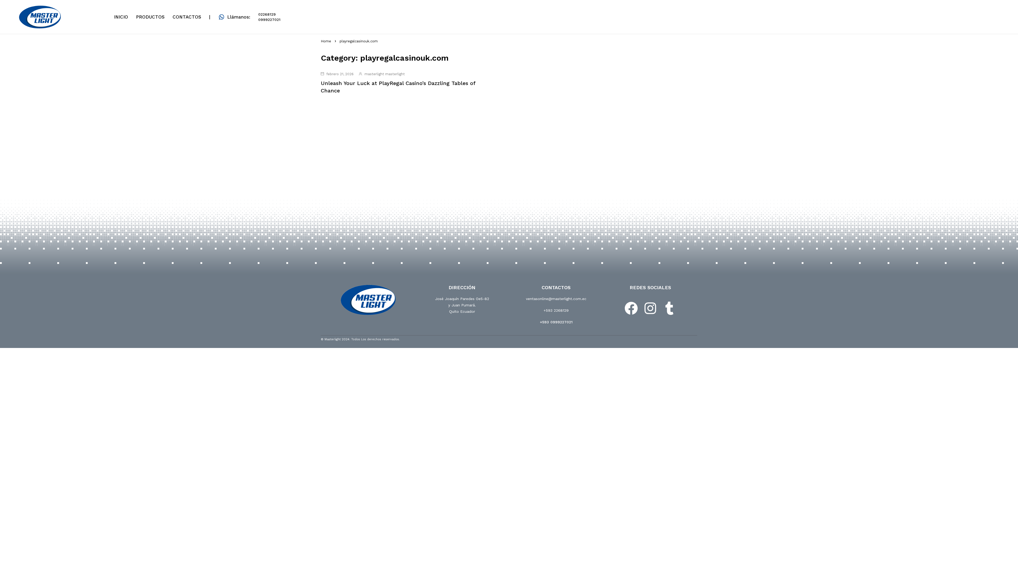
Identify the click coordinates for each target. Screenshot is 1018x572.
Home (326, 41)
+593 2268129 (556, 310)
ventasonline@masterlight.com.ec (556, 299)
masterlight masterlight (385, 74)
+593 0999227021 (556, 322)
